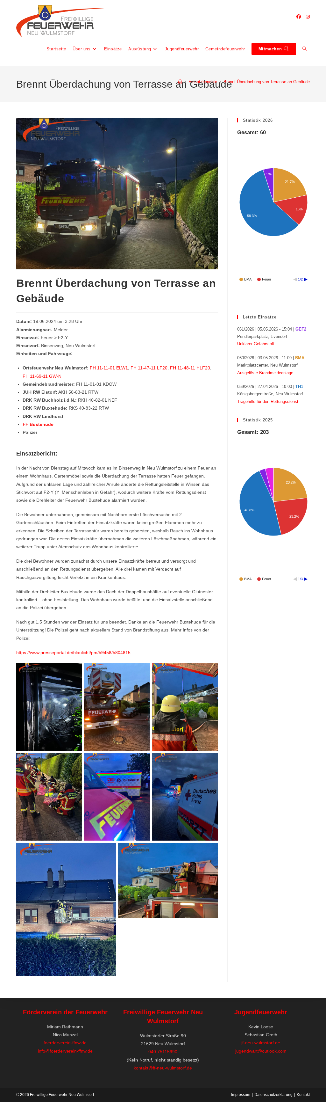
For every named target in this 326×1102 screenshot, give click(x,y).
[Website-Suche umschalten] (304, 49)
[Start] (180, 81)
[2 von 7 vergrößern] (209, 671)
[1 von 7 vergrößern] (73, 671)
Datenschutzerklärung (273, 1094)
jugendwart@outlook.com (261, 1051)
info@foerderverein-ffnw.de (65, 1051)
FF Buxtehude (38, 424)
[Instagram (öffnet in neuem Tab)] (307, 16)
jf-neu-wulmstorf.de (260, 1042)
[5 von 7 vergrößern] (209, 761)
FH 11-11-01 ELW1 (109, 367)
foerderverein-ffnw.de (65, 1042)
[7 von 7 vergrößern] (209, 851)
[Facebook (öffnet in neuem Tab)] (298, 16)
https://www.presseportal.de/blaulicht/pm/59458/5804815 (73, 652)
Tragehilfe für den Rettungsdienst (267, 401)
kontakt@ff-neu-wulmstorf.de (163, 1067)
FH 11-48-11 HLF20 (190, 367)
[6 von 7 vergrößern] (107, 851)
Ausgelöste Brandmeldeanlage (265, 372)
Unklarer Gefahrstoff (255, 343)
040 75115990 (162, 1051)
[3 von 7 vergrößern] (73, 761)
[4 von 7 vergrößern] (141, 761)
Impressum (240, 1094)
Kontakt (303, 1094)
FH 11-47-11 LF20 (149, 367)
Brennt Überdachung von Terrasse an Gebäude (266, 81)
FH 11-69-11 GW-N (42, 376)
